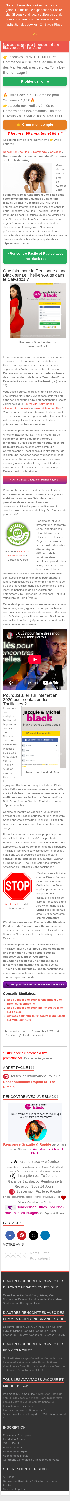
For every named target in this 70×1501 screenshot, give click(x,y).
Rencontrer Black (17, 1031)
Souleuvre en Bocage (16, 1303)
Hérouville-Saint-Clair (24, 1295)
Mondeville (40, 1299)
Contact (8, 1485)
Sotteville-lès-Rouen (36, 1330)
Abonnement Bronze (15, 1455)
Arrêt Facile (12, 903)
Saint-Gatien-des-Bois (47, 407)
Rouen (20, 1326)
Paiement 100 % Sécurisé (19, 1393)
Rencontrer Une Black (16, 151)
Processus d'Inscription (17, 1435)
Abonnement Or (13, 1447)
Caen (6, 1295)
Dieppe (17, 1330)
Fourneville (30, 403)
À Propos (8, 1476)
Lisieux (43, 1295)
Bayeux (22, 1299)
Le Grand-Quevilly (54, 1334)
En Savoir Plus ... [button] (51, 24)
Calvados (55, 151)
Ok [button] (35, 34)
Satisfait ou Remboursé (29, 1410)
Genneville (24, 407)
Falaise (37, 1303)
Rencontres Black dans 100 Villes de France (30, 1480)
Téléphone (28, 1405)
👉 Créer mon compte (35, 125)
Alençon (34, 1334)
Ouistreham (55, 1299)
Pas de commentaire (34, 1035)
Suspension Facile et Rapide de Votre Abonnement (34, 1414)
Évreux (7, 1330)
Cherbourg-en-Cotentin (48, 1326)
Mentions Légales (14, 1489)
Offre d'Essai (11, 1443)
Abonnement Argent (15, 1451)
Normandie (40, 151)
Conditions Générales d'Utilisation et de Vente (31, 1459)
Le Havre (8, 1326)
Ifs (30, 1299)
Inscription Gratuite (14, 1439)
